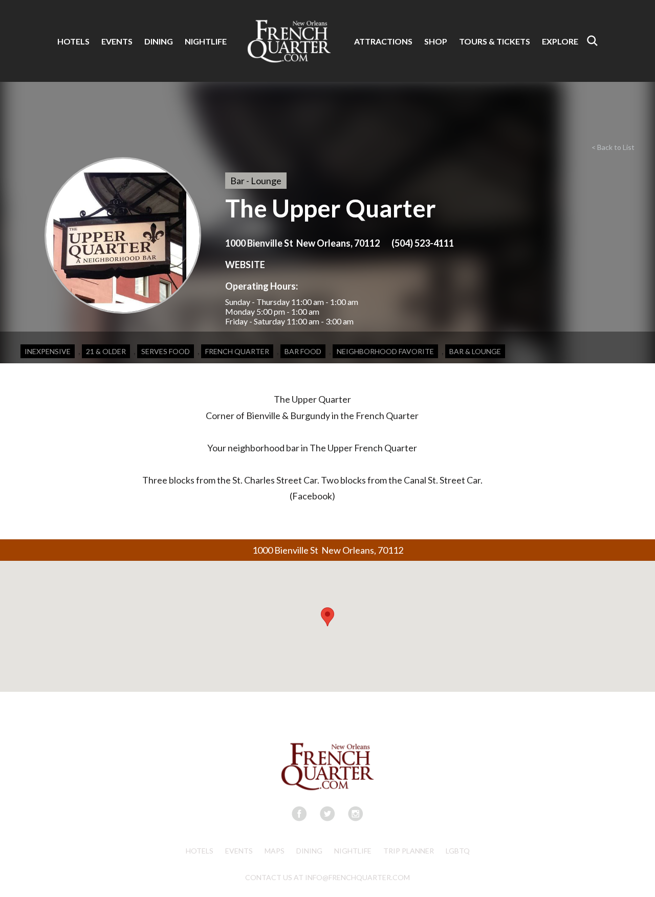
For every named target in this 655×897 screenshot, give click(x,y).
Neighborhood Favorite (385, 351)
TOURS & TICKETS (494, 41)
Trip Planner (408, 850)
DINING (158, 41)
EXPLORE (560, 41)
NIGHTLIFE (206, 41)
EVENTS (117, 41)
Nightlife (353, 850)
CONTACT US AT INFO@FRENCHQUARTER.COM (327, 877)
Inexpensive (48, 351)
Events (239, 850)
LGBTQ (458, 850)
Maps (275, 850)
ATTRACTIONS (383, 41)
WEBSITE (245, 264)
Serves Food (165, 351)
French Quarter (237, 351)
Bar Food (303, 351)
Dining (309, 850)
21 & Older (106, 351)
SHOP (435, 41)
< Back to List (613, 147)
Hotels (199, 850)
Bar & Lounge (475, 351)
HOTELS (73, 41)
